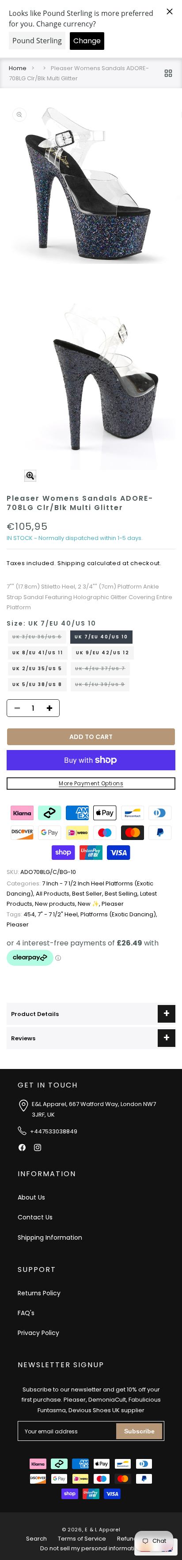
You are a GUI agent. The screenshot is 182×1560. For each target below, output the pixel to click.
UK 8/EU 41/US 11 (37, 652)
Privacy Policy (38, 1332)
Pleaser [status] (113, 904)
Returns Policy (39, 1293)
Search (36, 1538)
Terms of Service (82, 1538)
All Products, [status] (54, 893)
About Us (31, 1197)
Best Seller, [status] (88, 893)
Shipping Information (50, 1237)
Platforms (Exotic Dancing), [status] (118, 914)
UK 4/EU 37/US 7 (102, 670)
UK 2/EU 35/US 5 (37, 668)
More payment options (91, 783)
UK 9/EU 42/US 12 (102, 652)
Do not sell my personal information (91, 1548)
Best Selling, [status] (122, 893)
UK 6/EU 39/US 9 (102, 686)
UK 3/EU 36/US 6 (39, 638)
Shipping (71, 563)
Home (18, 68)
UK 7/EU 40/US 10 (101, 637)
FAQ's (26, 1313)
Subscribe (139, 1431)
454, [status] (22, 914)
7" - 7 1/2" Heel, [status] (59, 914)
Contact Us (35, 1217)
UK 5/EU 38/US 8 (37, 684)
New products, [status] (56, 904)
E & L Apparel (102, 1529)
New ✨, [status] (90, 904)
